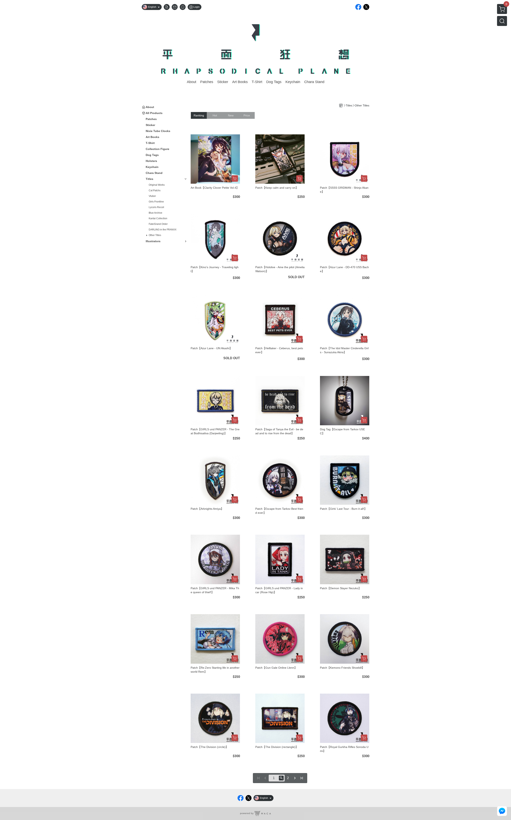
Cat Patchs (154, 190)
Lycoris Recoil (156, 207)
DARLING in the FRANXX (162, 229)
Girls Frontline (156, 201)
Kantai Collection (158, 218)
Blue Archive (155, 212)
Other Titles (155, 235)
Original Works (157, 184)
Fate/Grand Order (158, 224)
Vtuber (152, 196)
